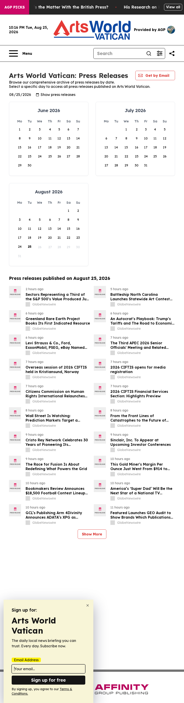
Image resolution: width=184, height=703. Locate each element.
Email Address (26, 660)
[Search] (148, 53)
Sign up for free (48, 680)
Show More (92, 534)
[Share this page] (172, 53)
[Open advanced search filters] (159, 53)
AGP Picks (14, 7)
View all (173, 7)
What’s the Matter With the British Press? (65, 7)
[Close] (87, 605)
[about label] (28, 304)
